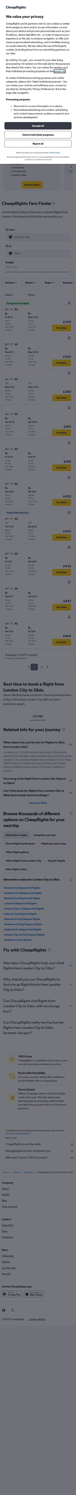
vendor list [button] (59, 71)
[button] (38, 126)
